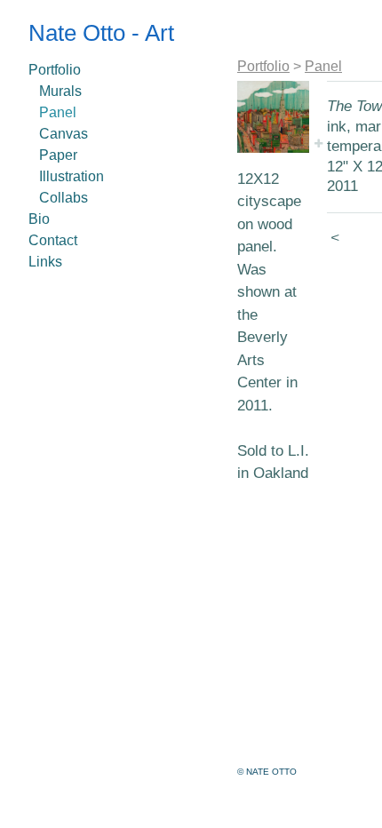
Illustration (71, 176)
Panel (57, 112)
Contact (52, 240)
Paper (58, 155)
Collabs (63, 197)
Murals (60, 91)
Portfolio (54, 69)
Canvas (63, 133)
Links (45, 261)
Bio (39, 219)
